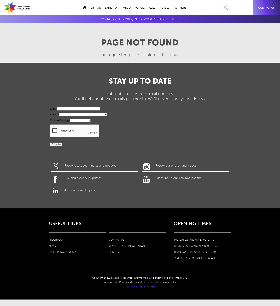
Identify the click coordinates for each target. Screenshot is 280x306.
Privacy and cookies (130, 282)
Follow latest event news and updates (90, 165)
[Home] (17, 11)
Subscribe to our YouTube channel (178, 178)
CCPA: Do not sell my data (140, 286)
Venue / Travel (145, 7)
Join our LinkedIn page (80, 190)
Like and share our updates (82, 178)
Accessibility (110, 282)
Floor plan (56, 239)
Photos (114, 251)
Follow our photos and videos (175, 165)
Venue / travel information (127, 245)
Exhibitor (111, 7)
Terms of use (150, 282)
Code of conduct (168, 282)
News (52, 245)
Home (84, 7)
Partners (180, 7)
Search (226, 8)
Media (127, 7)
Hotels (164, 7)
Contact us (266, 7)
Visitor (96, 7)
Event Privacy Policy (62, 251)
